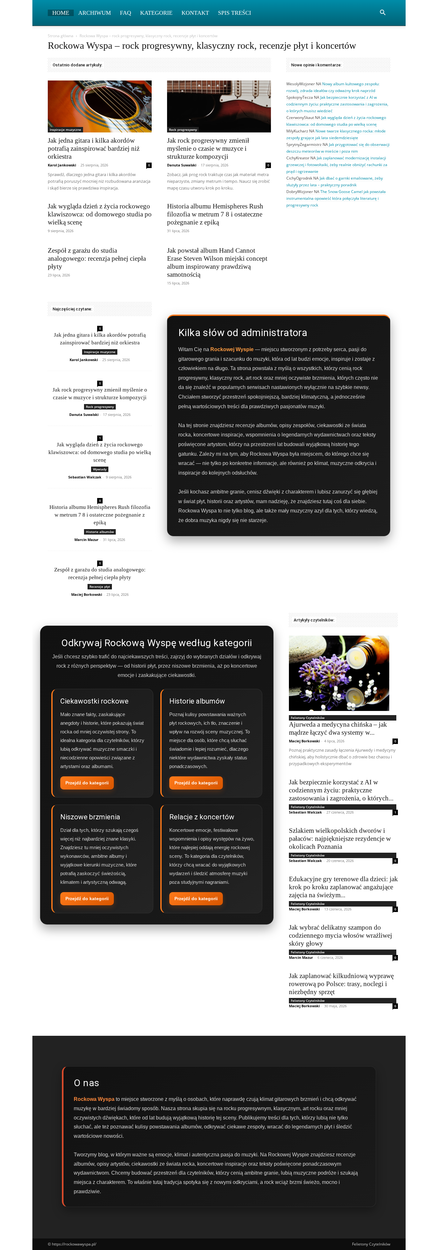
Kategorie (156, 13)
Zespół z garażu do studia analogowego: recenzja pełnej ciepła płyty (97, 258)
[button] (382, 13)
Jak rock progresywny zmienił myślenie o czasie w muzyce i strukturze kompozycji (208, 148)
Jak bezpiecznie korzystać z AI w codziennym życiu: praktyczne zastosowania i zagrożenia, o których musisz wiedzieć (337, 104)
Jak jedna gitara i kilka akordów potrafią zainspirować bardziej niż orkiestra (93, 148)
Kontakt (195, 13)
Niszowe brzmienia (90, 817)
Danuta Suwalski (181, 165)
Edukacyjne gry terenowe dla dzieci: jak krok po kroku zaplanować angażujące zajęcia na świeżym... (343, 887)
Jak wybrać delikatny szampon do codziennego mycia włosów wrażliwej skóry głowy (340, 935)
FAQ (125, 13)
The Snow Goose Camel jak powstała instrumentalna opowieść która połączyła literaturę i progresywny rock (336, 198)
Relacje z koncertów (201, 817)
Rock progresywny (183, 129)
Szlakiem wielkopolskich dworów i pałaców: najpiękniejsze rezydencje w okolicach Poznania (340, 838)
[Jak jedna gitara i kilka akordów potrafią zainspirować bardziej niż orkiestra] (100, 106)
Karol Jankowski (62, 165)
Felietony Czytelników (307, 717)
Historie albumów (100, 531)
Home (60, 13)
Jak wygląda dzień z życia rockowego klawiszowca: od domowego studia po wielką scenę (100, 214)
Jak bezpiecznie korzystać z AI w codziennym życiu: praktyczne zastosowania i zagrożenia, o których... (341, 790)
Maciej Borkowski (86, 594)
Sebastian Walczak (84, 477)
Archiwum (94, 13)
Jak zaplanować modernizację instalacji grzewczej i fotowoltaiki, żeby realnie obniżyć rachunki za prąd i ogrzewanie (336, 164)
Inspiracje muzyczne (65, 129)
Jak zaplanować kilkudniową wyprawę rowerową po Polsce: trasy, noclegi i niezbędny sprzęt (341, 984)
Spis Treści (234, 13)
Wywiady (99, 469)
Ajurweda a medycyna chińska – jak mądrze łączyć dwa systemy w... (338, 728)
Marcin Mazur (86, 539)
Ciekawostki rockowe (94, 701)
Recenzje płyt (99, 586)
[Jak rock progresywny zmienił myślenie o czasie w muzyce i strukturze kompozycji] (219, 106)
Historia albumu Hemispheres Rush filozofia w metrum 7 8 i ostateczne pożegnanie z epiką (215, 214)
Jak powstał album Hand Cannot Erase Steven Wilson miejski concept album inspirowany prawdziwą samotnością (217, 262)
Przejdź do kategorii (87, 782)
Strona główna (60, 35)
